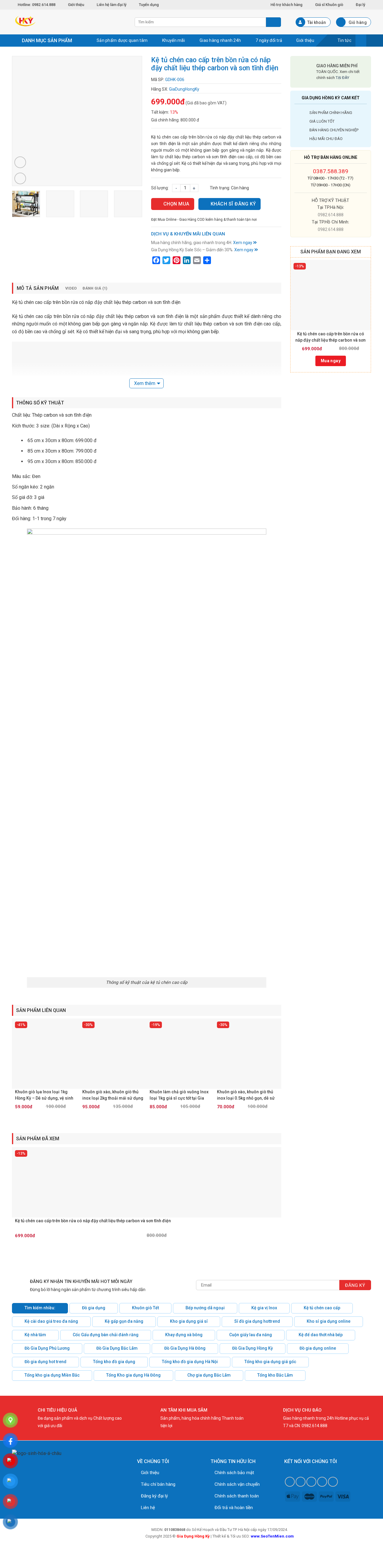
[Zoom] (20, 178)
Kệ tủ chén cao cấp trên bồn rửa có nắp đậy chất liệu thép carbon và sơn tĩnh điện (330, 337)
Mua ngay (331, 360)
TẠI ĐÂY (342, 77)
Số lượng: (160, 187)
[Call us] (322, 1482)
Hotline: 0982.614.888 (37, 4)
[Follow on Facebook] (290, 1482)
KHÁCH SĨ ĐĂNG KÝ (233, 204)
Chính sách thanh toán (237, 1496)
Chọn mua (176, 204)
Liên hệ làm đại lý (111, 4)
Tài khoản (316, 22)
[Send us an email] (311, 1482)
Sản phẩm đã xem (37, 1138)
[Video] (20, 162)
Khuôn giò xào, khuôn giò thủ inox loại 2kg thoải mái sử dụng (112, 1094)
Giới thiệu (76, 4)
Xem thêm (144, 383)
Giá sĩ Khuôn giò (329, 4)
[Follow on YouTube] (333, 1482)
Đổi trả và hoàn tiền (234, 1507)
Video (71, 288)
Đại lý (360, 4)
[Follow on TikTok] (301, 1482)
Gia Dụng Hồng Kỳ (193, 1536)
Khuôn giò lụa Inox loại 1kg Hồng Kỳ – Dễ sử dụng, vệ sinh (44, 1094)
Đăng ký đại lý (154, 1496)
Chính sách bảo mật (234, 1472)
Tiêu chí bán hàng (158, 1484)
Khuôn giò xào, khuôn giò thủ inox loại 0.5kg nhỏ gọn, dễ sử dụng (246, 1095)
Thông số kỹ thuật (40, 403)
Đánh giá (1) (95, 288)
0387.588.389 (330, 171)
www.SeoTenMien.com (272, 1536)
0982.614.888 (331, 214)
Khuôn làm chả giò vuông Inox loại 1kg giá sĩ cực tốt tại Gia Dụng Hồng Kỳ (179, 1095)
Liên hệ (148, 1507)
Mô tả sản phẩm (38, 288)
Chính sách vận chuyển (237, 1484)
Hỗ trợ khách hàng (286, 4)
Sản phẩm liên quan (41, 1010)
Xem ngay (243, 242)
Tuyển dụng (149, 4)
